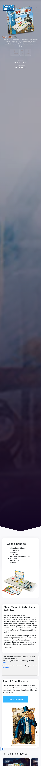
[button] (37, 7)
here (4, 662)
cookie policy (6, 667)
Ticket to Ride (20, 63)
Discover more (15, 699)
